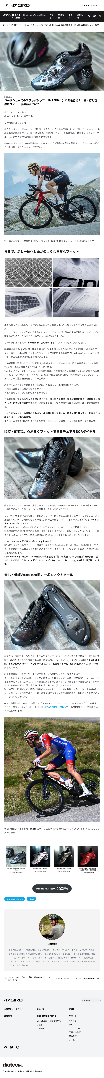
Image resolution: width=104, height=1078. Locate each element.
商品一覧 (40, 1008)
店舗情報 (40, 1028)
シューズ (72, 1024)
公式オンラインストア (90, 5)
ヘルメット (73, 1020)
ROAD (31, 898)
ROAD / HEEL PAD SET (57, 707)
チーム (72, 1039)
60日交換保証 (75, 1032)
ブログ (14, 24)
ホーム (5, 24)
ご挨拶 (39, 1024)
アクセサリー (74, 1028)
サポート (73, 1016)
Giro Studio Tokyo (14, 898)
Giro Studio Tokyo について (49, 1020)
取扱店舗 (8, 1016)
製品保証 (73, 1036)
